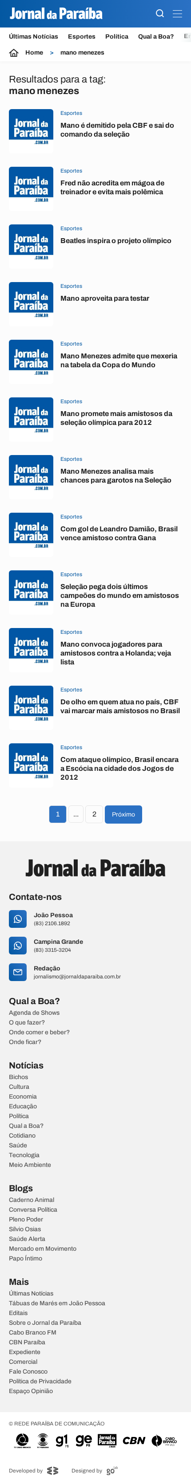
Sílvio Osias (25, 1229)
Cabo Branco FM (32, 1333)
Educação (23, 1106)
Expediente (24, 1352)
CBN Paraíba (27, 1342)
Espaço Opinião (31, 1391)
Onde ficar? (25, 1042)
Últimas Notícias (33, 36)
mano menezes (82, 53)
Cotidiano (22, 1136)
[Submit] (160, 14)
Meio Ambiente (30, 1165)
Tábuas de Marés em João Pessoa (57, 1303)
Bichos (18, 1077)
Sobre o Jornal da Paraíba (45, 1323)
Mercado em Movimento (42, 1249)
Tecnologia (24, 1155)
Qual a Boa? (156, 36)
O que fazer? (27, 1023)
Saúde (18, 1145)
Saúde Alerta (27, 1239)
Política (116, 36)
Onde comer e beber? (39, 1032)
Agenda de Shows (34, 1013)
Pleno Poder (26, 1220)
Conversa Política (33, 1210)
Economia (23, 1097)
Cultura (19, 1087)
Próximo (123, 814)
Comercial (23, 1362)
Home (34, 53)
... (76, 814)
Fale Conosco (28, 1372)
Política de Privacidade (40, 1381)
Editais (18, 1313)
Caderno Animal (31, 1200)
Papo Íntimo (25, 1259)
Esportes (82, 36)
